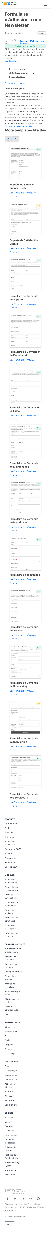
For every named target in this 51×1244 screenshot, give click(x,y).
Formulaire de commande (25, 574)
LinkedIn (23, 1198)
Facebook (8, 1198)
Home (7, 43)
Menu (45, 4)
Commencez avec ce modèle (18, 126)
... (14, 43)
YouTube (31, 1198)
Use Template (11, 61)
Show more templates (15, 83)
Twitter (15, 1198)
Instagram (38, 1198)
